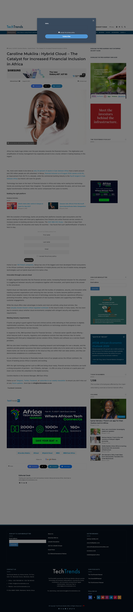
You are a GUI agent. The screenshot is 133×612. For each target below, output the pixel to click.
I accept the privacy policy (67, 32)
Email (47, 23)
